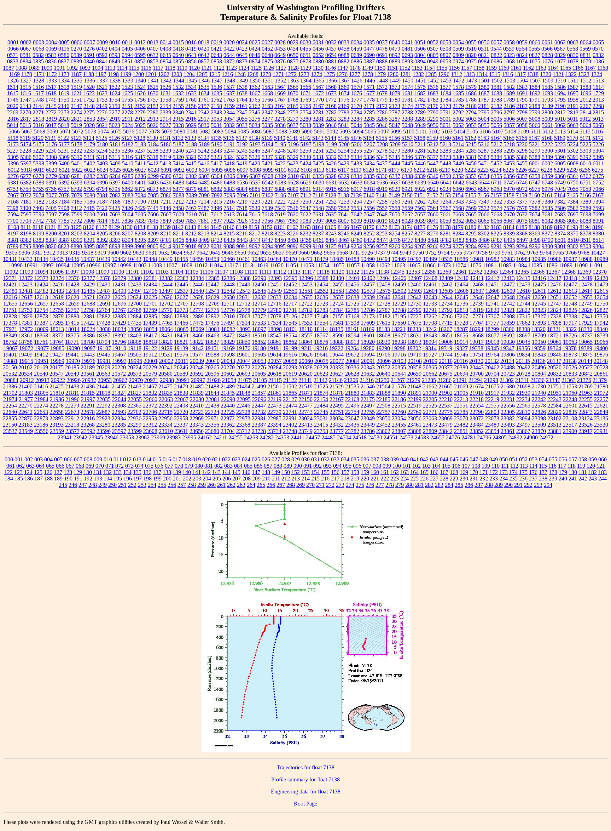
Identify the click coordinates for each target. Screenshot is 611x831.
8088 (585, 221)
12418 (570, 278)
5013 (598, 119)
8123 (63, 227)
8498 (535, 240)
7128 (330, 195)
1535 (203, 87)
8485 (471, 240)
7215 (216, 202)
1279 (380, 74)
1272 (291, 74)
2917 (203, 119)
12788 (399, 310)
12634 (290, 297)
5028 (178, 125)
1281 (405, 74)
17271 (477, 316)
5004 (483, 119)
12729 (399, 304)
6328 (331, 176)
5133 (190, 138)
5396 (13, 163)
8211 (178, 233)
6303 (204, 176)
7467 (191, 208)
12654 (601, 297)
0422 (229, 49)
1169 (14, 74)
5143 (318, 138)
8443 (242, 240)
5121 (50, 138)
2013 (598, 100)
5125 (101, 138)
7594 (13, 214)
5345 (394, 157)
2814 (585, 112)
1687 (483, 93)
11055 (337, 265)
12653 (585, 297)
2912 (140, 119)
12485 (88, 291)
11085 (535, 265)
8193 (572, 227)
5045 (369, 125)
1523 (127, 87)
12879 (57, 316)
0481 (407, 49)
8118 (38, 227)
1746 (12, 100)
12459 (399, 284)
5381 (471, 157)
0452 (267, 49)
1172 (51, 74)
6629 (306, 183)
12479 (601, 284)
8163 (305, 227)
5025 (140, 125)
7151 (419, 195)
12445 (181, 284)
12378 (104, 278)
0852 (140, 61)
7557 (382, 208)
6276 (13, 176)
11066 (429, 265)
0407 (152, 49)
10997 (109, 265)
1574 (407, 87)
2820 (64, 119)
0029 (292, 42)
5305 (13, 157)
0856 (191, 61)
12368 (568, 272)
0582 (38, 55)
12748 (570, 304)
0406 (140, 49)
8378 (585, 233)
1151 (392, 68)
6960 (458, 189)
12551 (306, 291)
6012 (13, 170)
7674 (534, 214)
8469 (356, 240)
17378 (10, 323)
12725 (352, 304)
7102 (267, 195)
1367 (344, 81)
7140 (368, 195)
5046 (382, 125)
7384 (572, 202)
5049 (420, 125)
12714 (259, 304)
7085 (153, 195)
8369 (534, 233)
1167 (590, 68)
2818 (38, 119)
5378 (445, 157)
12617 (25, 297)
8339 (509, 233)
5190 (216, 144)
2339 (165, 112)
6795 (114, 189)
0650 (292, 55)
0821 (483, 55)
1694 (560, 93)
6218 (432, 170)
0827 (534, 55)
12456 (352, 284)
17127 (305, 316)
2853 (89, 119)
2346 (254, 112)
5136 (228, 138)
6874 (165, 189)
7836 (127, 221)
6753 (12, 189)
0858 (216, 61)
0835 (38, 61)
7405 (51, 208)
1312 (456, 74)
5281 (420, 151)
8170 (368, 227)
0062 (560, 42)
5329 (292, 157)
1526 (165, 87)
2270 (25, 112)
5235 (114, 151)
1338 (115, 81)
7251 (318, 202)
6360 (560, 176)
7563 (420, 208)
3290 (432, 119)
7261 (407, 202)
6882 (216, 189)
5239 (165, 151)
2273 (63, 112)
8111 (26, 227)
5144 (330, 138)
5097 (383, 132)
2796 (496, 112)
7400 (25, 208)
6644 (484, 183)
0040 (394, 42)
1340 (140, 81)
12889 (197, 316)
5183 (140, 144)
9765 (558, 253)
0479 (394, 49)
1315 (494, 74)
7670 (509, 214)
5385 (509, 157)
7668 (496, 214)
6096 (229, 170)
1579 (471, 87)
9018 (191, 246)
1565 (292, 87)
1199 (125, 74)
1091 (59, 68)
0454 (292, 49)
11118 (323, 272)
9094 (267, 246)
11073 (444, 265)
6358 (534, 176)
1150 (379, 68)
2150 (114, 106)
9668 (342, 253)
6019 (39, 170)
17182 (383, 316)
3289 (420, 119)
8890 (76, 246)
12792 (445, 310)
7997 (318, 221)
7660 (432, 214)
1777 (356, 100)
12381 (150, 278)
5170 (572, 138)
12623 (119, 297)
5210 (407, 144)
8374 (560, 233)
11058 (368, 265)
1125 (256, 68)
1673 (331, 93)
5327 (267, 157)
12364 (506, 272)
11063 (398, 265)
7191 (153, 202)
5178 (76, 144)
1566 (305, 87)
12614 (585, 291)
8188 (534, 227)
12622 (103, 297)
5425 (318, 163)
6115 (331, 170)
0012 (140, 42)
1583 (522, 87)
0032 (331, 42)
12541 (212, 291)
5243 (216, 151)
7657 (420, 214)
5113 (560, 132)
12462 (445, 284)
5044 (356, 125)
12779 (259, 310)
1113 (110, 68)
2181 (483, 106)
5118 (12, 138)
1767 (280, 100)
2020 (12, 106)
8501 (560, 240)
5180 (102, 144)
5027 (165, 125)
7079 (76, 195)
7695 (572, 214)
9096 (292, 246)
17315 (523, 316)
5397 (25, 163)
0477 (369, 49)
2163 (267, 106)
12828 (10, 316)
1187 (76, 74)
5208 (382, 144)
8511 (585, 240)
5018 (63, 125)
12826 (585, 310)
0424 (254, 49)
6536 (242, 183)
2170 (356, 106)
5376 (420, 157)
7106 (280, 195)
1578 (458, 87)
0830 (572, 55)
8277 (420, 233)
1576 (432, 87)
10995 (78, 265)
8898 (114, 246)
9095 (280, 246)
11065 (413, 265)
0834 (25, 61)
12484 (72, 291)
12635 (305, 297)
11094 (41, 272)
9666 (329, 253)
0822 (496, 55)
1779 (382, 100)
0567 (559, 49)
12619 (57, 297)
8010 (369, 221)
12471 (492, 284)
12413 (508, 278)
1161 (516, 68)
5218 (509, 144)
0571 (12, 55)
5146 (356, 138)
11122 (352, 272)
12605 (446, 291)
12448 (228, 284)
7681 (547, 214)
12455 (337, 284)
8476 (395, 240)
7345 (471, 202)
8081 (534, 221)
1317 (520, 74)
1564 (280, 87)
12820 (492, 310)
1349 (242, 81)
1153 (417, 68)
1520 (89, 87)
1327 (25, 81)
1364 (306, 81)
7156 (483, 195)
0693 (407, 55)
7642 (356, 214)
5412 (152, 163)
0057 (496, 42)
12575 (384, 291)
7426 (127, 208)
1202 (163, 74)
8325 (496, 233)
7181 (25, 202)
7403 (38, 208)
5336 (369, 157)
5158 (419, 138)
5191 (229, 144)
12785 (352, 310)
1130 (318, 68)
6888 (280, 189)
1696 (585, 93)
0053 (445, 42)
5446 (420, 163)
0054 (458, 42)
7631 (318, 214)
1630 (152, 93)
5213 (445, 144)
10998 (124, 265)
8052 (458, 221)
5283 (445, 151)
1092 (72, 68)
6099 (268, 170)
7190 (140, 202)
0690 (369, 55)
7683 (560, 214)
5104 (459, 132)
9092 (254, 246)
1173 (63, 74)
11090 (581, 265)
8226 (292, 233)
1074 (522, 61)
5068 (39, 132)
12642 (414, 297)
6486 (216, 183)
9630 (138, 253)
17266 (445, 316)
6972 (522, 189)
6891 (305, 189)
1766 (267, 100)
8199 (38, 233)
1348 (229, 81)
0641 (191, 55)
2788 (407, 112)
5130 (152, 138)
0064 (585, 42)
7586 (560, 208)
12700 (135, 304)
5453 (509, 163)
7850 (178, 221)
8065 (483, 221)
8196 (598, 227)
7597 (51, 214)
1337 (102, 81)
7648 (382, 214)
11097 (72, 272)
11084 (520, 265)
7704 (25, 221)
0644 (229, 55)
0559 (508, 49)
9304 (598, 246)
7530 (254, 208)
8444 (255, 240)
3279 (292, 119)
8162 (292, 227)
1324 (596, 74)
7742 (38, 221)
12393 (275, 278)
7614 (242, 214)
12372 (26, 278)
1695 (572, 93)
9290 (483, 246)
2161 (242, 106)
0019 (216, 42)
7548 (318, 208)
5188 (191, 144)
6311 (305, 176)
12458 (383, 284)
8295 (471, 233)
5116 (597, 132)
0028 (280, 42)
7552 (343, 208)
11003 (155, 265)
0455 (305, 49)
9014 (165, 246)
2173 (394, 106)
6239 (572, 170)
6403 (153, 183)
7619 (280, 214)
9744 (392, 253)
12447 (212, 284)
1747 (25, 100)
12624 (134, 297)
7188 (115, 202)
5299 (534, 151)
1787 (483, 100)
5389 (547, 157)
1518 (63, 87)
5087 (268, 132)
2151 (127, 106)
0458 (343, 49)
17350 (601, 316)
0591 (89, 55)
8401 (165, 240)
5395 (598, 157)
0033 (343, 42)
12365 (522, 272)
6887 (267, 189)
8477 (407, 240)
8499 (547, 240)
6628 (293, 183)
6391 (51, 183)
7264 (445, 202)
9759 (494, 253)
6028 (153, 170)
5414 (178, 163)
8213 (203, 233)
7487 (203, 208)
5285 (471, 151)
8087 (572, 221)
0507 (432, 49)
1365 (318, 81)
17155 (337, 316)
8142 (178, 227)
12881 (88, 316)
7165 (572, 195)
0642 (203, 55)
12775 (212, 310)
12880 (72, 316)
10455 (181, 259)
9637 (189, 253)
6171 (381, 170)
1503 (509, 81)
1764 (242, 100)
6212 (419, 170)
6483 (178, 183)
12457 (368, 284)
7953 (254, 221)
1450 (407, 81)
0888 (382, 61)
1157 (466, 68)
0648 (267, 55)
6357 (522, 176)
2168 (331, 106)
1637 (229, 93)
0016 (191, 42)
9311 (36, 253)
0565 (534, 49)
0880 (318, 61)
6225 (508, 170)
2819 (51, 119)
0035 (369, 42)
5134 (203, 138)
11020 (277, 265)
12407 (415, 278)
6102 (293, 170)
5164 (496, 138)
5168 (547, 138)
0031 (318, 42)
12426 (57, 284)
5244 (229, 151)
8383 (38, 240)
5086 (256, 132)
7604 (127, 214)
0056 (483, 42)
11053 (307, 265)
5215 (471, 144)
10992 (47, 265)
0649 (280, 55)
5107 (498, 132)
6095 (217, 170)
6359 (547, 176)
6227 (534, 170)
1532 (178, 87)
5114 (572, 132)
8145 (216, 227)
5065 (598, 125)
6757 (63, 189)
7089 (191, 195)
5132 (178, 138)
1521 (101, 87)
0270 (76, 49)
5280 (407, 151)
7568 (458, 208)
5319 (165, 157)
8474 (382, 240)
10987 (570, 259)
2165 (292, 106)
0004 (51, 42)
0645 (242, 55)
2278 (127, 112)
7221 (267, 202)
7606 (153, 214)
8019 (382, 221)
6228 (546, 170)
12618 (41, 297)
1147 (342, 68)
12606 (461, 291)
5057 (509, 125)
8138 (152, 227)
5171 (585, 138)
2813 (572, 112)
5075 (116, 132)
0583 (51, 55)
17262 (430, 316)
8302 (483, 233)
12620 (72, 297)
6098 (255, 170)
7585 (547, 208)
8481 (433, 240)
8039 (420, 221)
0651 (305, 55)
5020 (89, 125)
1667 (254, 93)
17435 (134, 323)
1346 (204, 81)
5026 (152, 125)
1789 (509, 100)
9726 (367, 253)
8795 (25, 246)
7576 (509, 208)
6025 (115, 170)
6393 (76, 183)
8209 (153, 233)
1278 (367, 74)
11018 (246, 265)
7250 (305, 202)
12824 (554, 310)
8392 (102, 240)
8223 (280, 233)
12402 (368, 278)
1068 (509, 61)
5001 (445, 119)
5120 (37, 138)
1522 (114, 87)
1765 (254, 100)
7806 (89, 221)
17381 (25, 323)
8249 (356, 233)
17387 (41, 323)
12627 (181, 297)
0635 (165, 55)
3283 (343, 119)
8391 (89, 240)
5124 (88, 138)
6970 (509, 189)
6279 (51, 176)
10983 (508, 259)
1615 (12, 93)
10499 (430, 259)
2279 (140, 112)
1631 (165, 93)
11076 (474, 265)
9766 (571, 253)
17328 (554, 316)
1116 (146, 68)
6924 (445, 189)
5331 (318, 157)
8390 (76, 240)
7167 (598, 195)
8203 (76, 233)
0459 (356, 49)
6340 (432, 176)
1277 (354, 74)
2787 (394, 112)
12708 (197, 304)
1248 (240, 74)
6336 (382, 176)
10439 (103, 259)
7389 (585, 202)
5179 (89, 144)
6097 (242, 170)
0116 (63, 49)
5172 (598, 138)
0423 (242, 49)
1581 (496, 87)
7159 (521, 195)
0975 (471, 61)
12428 (72, 284)
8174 (407, 227)
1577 (445, 87)
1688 (496, 93)
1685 (458, 93)
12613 (570, 291)
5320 (178, 157)
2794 (471, 112)
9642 (202, 253)
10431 (10, 259)
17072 (259, 316)
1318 (533, 74)
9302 (572, 246)
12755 (57, 310)
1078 (572, 61)
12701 (150, 304)
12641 (399, 297)
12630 (228, 297)
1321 (558, 74)
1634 (203, 93)
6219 (444, 170)
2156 (191, 106)
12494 (135, 291)
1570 (356, 87)
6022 (77, 170)
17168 (352, 316)
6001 (534, 163)
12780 (274, 310)
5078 (154, 132)
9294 (522, 246)
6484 (191, 183)
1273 (303, 74)
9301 (560, 246)
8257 (407, 233)
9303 (585, 246)
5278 (382, 151)
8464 (331, 240)
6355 (496, 176)
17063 (243, 316)
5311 (89, 157)
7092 (216, 195)
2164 (280, 106)
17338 (570, 316)
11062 (383, 265)
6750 (572, 183)
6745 (509, 183)
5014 (12, 125)
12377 (88, 278)
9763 (533, 253)
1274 (316, 74)
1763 (229, 100)
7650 (394, 214)
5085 (243, 132)
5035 (267, 125)
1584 (534, 87)
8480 (420, 240)
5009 (547, 119)
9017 (178, 246)
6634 (369, 183)
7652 (407, 214)
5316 (127, 157)
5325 (242, 157)
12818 (461, 310)
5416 (203, 163)
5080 (179, 132)
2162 (254, 106)
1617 (38, 93)
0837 (63, 61)
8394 (127, 240)
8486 (484, 240)
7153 (445, 195)
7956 (267, 221)
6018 (26, 170)
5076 (128, 132)
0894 (420, 61)
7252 (331, 202)
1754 (114, 100)
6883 (229, 189)
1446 (369, 81)
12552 (321, 291)
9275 (458, 246)
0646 (254, 55)
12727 (368, 304)
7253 (343, 202)
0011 (127, 42)
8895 (89, 246)
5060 (534, 125)
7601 (102, 214)
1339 (127, 81)
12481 (26, 291)
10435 (57, 259)
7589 (585, 208)
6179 (406, 170)
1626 (140, 93)
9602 (126, 253)
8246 (343, 233)
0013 (152, 42)
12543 (244, 291)
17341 (585, 316)
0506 (420, 49)
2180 (471, 106)
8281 (445, 233)
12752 (25, 310)
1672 (318, 93)
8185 (521, 227)
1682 (420, 93)
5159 (432, 138)
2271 (38, 112)
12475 (539, 284)
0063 (572, 42)
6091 (166, 170)
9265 (420, 246)
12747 (554, 304)
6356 (509, 176)
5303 (585, 151)
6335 (369, 176)
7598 (64, 214)
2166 (305, 106)
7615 (254, 214)
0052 (432, 42)
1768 (292, 100)
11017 (231, 265)
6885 (254, 189)
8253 (382, 233)
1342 (165, 81)
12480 (10, 291)
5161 (458, 138)
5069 (52, 132)
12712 (243, 304)
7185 (76, 202)
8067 (509, 221)
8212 (191, 233)
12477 (570, 284)
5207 (369, 144)
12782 (305, 310)
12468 (477, 284)
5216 (483, 144)
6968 (496, 189)
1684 (445, 93)
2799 (534, 112)
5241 (191, 151)
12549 (275, 291)
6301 (178, 176)
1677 (369, 93)
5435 (382, 163)
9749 (405, 253)
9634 (176, 253)
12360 (444, 272)
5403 (102, 163)
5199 (331, 144)
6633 (356, 183)
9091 (242, 246)
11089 (565, 265)
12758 (88, 310)
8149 (241, 227)
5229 (38, 151)
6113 (318, 170)
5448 (445, 163)
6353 (471, 176)
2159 (229, 106)
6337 (394, 176)
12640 (383, 297)
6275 (597, 170)
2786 (382, 112)
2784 (356, 112)
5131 (165, 138)
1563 (267, 87)
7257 (369, 202)
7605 (140, 214)
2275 (89, 112)
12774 (197, 310)
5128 (139, 138)
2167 (318, 106)
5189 (204, 144)
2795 (483, 112)
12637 (337, 297)
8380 (598, 233)
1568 (331, 87)
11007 (170, 265)
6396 (102, 183)
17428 (103, 323)
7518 (242, 208)
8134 (139, 227)
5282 (432, 151)
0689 (356, 55)
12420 (601, 278)
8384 (51, 240)
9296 (534, 246)
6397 (115, 183)
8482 (446, 240)
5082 (205, 132)
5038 (305, 125)
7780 (51, 221)
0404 (114, 49)
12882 (103, 316)
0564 (521, 49)
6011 (598, 163)
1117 (158, 68)
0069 (51, 49)
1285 (431, 74)
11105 (191, 272)
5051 (445, 125)
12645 (461, 297)
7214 (203, 202)
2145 (51, 106)
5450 (471, 163)
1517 (51, 87)
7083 (127, 195)
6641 (446, 183)
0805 (432, 55)
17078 (274, 316)
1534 (191, 87)
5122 (63, 138)
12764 (103, 310)
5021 (101, 125)
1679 (394, 93)
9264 (407, 246)
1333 (51, 81)
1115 (134, 68)
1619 (63, 93)
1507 (535, 81)
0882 (343, 61)
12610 (524, 291)
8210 (165, 233)
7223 (292, 202)
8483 (458, 240)
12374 (57, 278)
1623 (101, 93)
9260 (394, 246)
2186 (509, 106)
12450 (259, 284)
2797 (509, 112)
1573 (394, 87)
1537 (229, 87)
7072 (25, 195)
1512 (585, 81)
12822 (523, 310)
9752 (431, 253)
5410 (127, 163)
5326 (254, 157)
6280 (64, 176)
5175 (38, 144)
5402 (89, 163)
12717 (290, 304)
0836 (51, 61)
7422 (101, 208)
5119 (25, 138)
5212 (432, 144)
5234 (101, 151)
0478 (382, 49)
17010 (228, 316)
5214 (458, 144)
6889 (292, 189)
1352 (280, 81)
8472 (369, 240)
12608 (492, 291)
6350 (445, 176)
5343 (382, 157)
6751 (585, 183)
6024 (102, 170)
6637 (395, 183)
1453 (446, 81)
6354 (483, 176)
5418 (229, 163)
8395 (140, 240)
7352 (496, 202)
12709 (212, 304)
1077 (560, 61)
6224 (495, 170)
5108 (510, 132)
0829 (560, 55)
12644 (445, 297)
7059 (585, 189)
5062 (560, 125)
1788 (496, 100)
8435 (229, 240)
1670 (292, 93)
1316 (507, 74)
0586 (63, 55)
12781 (290, 310)
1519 (76, 87)
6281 (76, 176)
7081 (102, 195)
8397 (153, 240)
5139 (267, 138)
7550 (331, 208)
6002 (547, 163)
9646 (227, 253)
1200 (138, 74)
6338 (407, 176)
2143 (25, 106)
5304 (598, 151)
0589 (76, 55)
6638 (407, 183)
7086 (165, 195)
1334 (64, 81)
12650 (539, 297)
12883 (119, 316)
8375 (572, 233)
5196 (293, 144)
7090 (204, 195)
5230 (51, 151)
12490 (119, 291)
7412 (76, 208)
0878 (305, 61)
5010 (560, 119)
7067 (13, 195)
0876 (280, 61)
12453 (305, 284)
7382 (560, 202)
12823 (539, 310)
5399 (51, 163)
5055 (483, 125)
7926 (242, 221)
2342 (203, 112)
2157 (203, 106)
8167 (356, 227)
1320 (545, 74)
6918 (369, 189)
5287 (483, 151)
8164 (318, 227)
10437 (88, 259)
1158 (478, 68)
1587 (572, 87)
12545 (259, 291)
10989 (601, 259)
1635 (216, 93)
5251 (318, 151)
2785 (369, 112)
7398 (12, 208)
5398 (38, 163)
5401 (76, 163)
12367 (553, 272)
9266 (432, 246)
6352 (458, 176)
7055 (572, 189)
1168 (602, 68)
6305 (229, 176)
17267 (461, 316)
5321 (191, 157)
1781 (407, 100)
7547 (305, 208)
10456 (197, 259)
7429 (140, 208)
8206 (115, 233)
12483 (57, 291)
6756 (51, 189)
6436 (165, 183)
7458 (178, 208)
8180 (470, 227)
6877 (178, 189)
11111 (265, 272)
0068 (38, 49)
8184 (508, 227)
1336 (89, 81)
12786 (368, 310)
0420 (203, 49)
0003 (38, 42)
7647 (369, 214)
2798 (522, 112)
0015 (178, 42)
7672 (522, 214)
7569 (471, 208)
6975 (534, 189)
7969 (292, 221)
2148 (89, 106)
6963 (471, 189)
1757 (152, 100)
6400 (127, 183)
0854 (165, 61)
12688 (88, 304)
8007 (343, 221)
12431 (119, 284)
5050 (432, 125)
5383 (483, 157)
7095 (229, 195)
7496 (216, 208)
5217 (496, 144)
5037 (292, 125)
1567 (318, 87)
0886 (356, 61)
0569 (585, 49)
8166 (343, 227)
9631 (151, 253)
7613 (229, 214)
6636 (382, 183)
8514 (598, 240)
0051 (420, 42)
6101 (280, 170)
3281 (318, 119)
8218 (267, 233)
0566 (547, 49)
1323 (583, 74)
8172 (381, 227)
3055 (242, 119)
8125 (76, 227)
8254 (394, 233)
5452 (496, 163)
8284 (458, 233)
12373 (41, 278)
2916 (191, 119)
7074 (38, 195)
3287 (394, 119)
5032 (229, 125)
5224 (572, 144)
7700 (12, 221)
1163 (540, 68)
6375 (598, 176)
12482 (41, 291)
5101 (421, 132)
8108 (13, 227)
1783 (432, 100)
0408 (165, 49)
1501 (484, 81)
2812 (560, 112)
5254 (343, 151)
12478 (585, 284)
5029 (191, 125)
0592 (101, 55)
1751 (76, 100)
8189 (547, 227)
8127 (101, 227)
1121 (206, 68)
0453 (280, 49)
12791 (430, 310)
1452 (433, 81)
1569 (343, 87)
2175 (420, 106)
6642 (458, 183)
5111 (535, 132)
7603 (115, 214)
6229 (559, 170)
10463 (259, 259)
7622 (305, 214)
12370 (600, 272)
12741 (492, 304)
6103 (306, 170)
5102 (434, 132)
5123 (76, 138)
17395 (57, 323)
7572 (483, 208)
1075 (534, 61)
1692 (534, 93)
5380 (458, 157)
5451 (483, 163)
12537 (181, 291)
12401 (352, 278)
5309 (64, 157)
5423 (292, 163)
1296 (443, 74)
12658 (57, 304)
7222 (280, 202)
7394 (598, 202)
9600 (113, 253)
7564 (432, 208)
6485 (204, 183)
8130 (127, 227)
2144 (38, 106)
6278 (38, 176)
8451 (293, 240)
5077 (141, 132)
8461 (318, 240)
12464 (461, 284)
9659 (291, 253)
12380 (135, 278)
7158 (508, 195)
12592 (399, 291)
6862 (127, 189)
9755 (456, 253)
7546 (292, 208)
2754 (305, 112)
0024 (242, 42)
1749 (51, 100)
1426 (356, 81)
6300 (165, 176)
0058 (509, 42)
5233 (89, 151)
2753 (292, 112)
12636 (321, 297)
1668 (267, 93)
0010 (115, 42)
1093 (85, 68)
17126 (290, 316)
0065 (598, 42)
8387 (64, 240)
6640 (433, 183)
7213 (191, 202)
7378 (534, 202)
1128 (293, 68)
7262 (420, 202)
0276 (89, 49)
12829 (25, 316)
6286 (140, 176)
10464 (274, 259)
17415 (72, 323)
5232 (76, 151)
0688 (343, 55)
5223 (560, 144)
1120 (194, 68)
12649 (523, 297)
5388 (534, 157)
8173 (394, 227)
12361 (460, 272)
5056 (496, 125)
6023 (89, 170)
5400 (64, 163)
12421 (10, 284)
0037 (382, 42)
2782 (331, 112)
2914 (165, 119)
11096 (57, 272)
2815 (598, 112)
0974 (458, 61)
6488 (229, 183)
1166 (577, 68)
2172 (382, 106)
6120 (368, 170)
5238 (152, 151)
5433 (356, 163)
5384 (496, 157)
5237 (140, 151)
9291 (496, 246)
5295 (509, 151)
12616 (10, 297)
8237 (318, 233)
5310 (76, 157)
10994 (62, 265)
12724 (337, 304)
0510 (471, 49)
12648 (508, 297)
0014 (165, 42)
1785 (458, 100)
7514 (229, 208)
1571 (369, 87)
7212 (178, 202)
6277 (25, 176)
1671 (305, 93)
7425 (114, 208)
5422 (280, 163)
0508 (445, 49)
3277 (267, 119)
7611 (203, 214)
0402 (101, 49)
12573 (368, 291)
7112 (305, 195)
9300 (547, 246)
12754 (41, 310)
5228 (25, 151)
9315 (75, 253)
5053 (471, 125)
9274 (445, 246)
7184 (64, 202)
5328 (280, 157)
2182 (496, 106)
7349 (483, 202)
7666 (483, 214)
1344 (178, 81)
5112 (547, 132)
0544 (496, 49)
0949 (432, 61)
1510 (560, 81)
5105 (472, 132)
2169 (343, 106)
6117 (343, 170)
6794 (101, 189)
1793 (547, 100)
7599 (76, 214)
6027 (140, 170)
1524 (140, 87)
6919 (382, 189)
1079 (585, 61)
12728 (383, 304)
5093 (345, 132)
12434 (150, 284)
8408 (191, 240)
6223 (483, 170)
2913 (152, 119)
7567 (445, 208)
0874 (254, 61)
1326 (13, 81)
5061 (547, 125)
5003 (471, 119)
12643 (430, 297)
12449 (243, 284)
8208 (140, 233)
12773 (181, 310)
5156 (394, 138)
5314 (101, 157)
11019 (261, 265)
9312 (49, 253)
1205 (202, 74)
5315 (114, 157)
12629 (212, 297)
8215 (229, 233)
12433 (134, 284)
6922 (420, 189)
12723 (321, 304)
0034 (356, 42)
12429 (88, 284)
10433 (25, 259)
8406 (178, 240)
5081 (192, 132)
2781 (318, 112)
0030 (305, 42)
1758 (165, 100)
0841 (101, 61)
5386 (522, 157)
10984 (523, 259)
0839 (76, 61)
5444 (394, 163)
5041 (343, 125)
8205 (102, 233)
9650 (240, 253)
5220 (522, 144)
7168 (13, 202)
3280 (305, 119)
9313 (62, 253)
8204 (89, 233)
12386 (228, 278)
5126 (114, 138)
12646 (477, 297)
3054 (229, 119)
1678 (382, 93)
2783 (343, 112)
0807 (445, 55)
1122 (219, 68)
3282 (331, 119)
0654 (331, 55)
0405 (127, 49)
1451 (420, 81)
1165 (565, 68)
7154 (458, 195)
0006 (76, 42)
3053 (216, 119)
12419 (585, 278)
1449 (395, 81)
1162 (528, 68)
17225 (414, 316)
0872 (229, 61)
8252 (369, 233)
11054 (322, 265)
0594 (127, 55)
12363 (491, 272)
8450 (280, 240)
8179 (458, 227)
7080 (89, 195)
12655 (10, 304)
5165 (508, 138)
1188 (88, 74)
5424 (305, 163)
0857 (203, 61)
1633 (191, 93)
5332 (331, 157)
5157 (407, 138)
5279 (394, 151)
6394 (89, 183)
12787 (383, 310)
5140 (279, 138)
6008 (572, 163)
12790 (414, 310)
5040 (331, 125)
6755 (38, 189)
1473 (471, 81)
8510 (573, 240)
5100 (408, 132)
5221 (534, 144)
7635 (331, 214)
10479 (321, 259)
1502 (496, 81)
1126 (268, 68)
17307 (492, 316)
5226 (598, 144)
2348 (280, 112)
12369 (584, 272)
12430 (103, 284)
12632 (259, 297)
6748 (547, 183)
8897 (101, 246)
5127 (127, 138)
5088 (281, 132)
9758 (482, 253)
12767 (119, 310)
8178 (445, 227)
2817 (25, 119)
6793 (89, 189)
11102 (147, 272)
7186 (89, 202)
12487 (104, 291)
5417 (216, 163)
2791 (445, 112)
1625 (127, 93)
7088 (178, 195)
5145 (343, 138)
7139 (356, 195)
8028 (407, 221)
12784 (337, 310)
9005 (152, 246)
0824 (522, 55)
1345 (191, 81)
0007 (89, 42)
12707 (181, 304)
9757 (469, 253)
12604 (430, 291)
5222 (547, 144)
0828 (547, 55)
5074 (103, 132)
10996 (93, 265)
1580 (483, 87)
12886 (165, 316)
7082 (115, 195)
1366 (331, 81)
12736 (461, 304)
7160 (534, 195)
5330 (305, 157)
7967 (280, 221)
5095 (370, 132)
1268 (252, 74)
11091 (596, 265)
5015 (25, 125)
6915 (331, 189)
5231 (63, 151)
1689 (509, 93)
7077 (51, 195)
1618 (51, 93)
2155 (178, 106)
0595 (140, 55)
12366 (537, 272)
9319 (100, 253)
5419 (242, 163)
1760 (191, 100)
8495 (509, 240)
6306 (242, 176)
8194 (585, 227)
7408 (63, 208)
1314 (482, 74)
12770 (165, 310)
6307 (255, 176)
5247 (267, 151)
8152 (267, 227)
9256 (369, 246)
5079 (167, 132)
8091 (598, 221)
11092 (11, 272)
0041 (407, 42)
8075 (522, 221)
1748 (38, 100)
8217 (254, 233)
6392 (64, 183)
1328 (38, 81)
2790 (432, 112)
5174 (25, 144)
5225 (585, 144)
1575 (420, 87)
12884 (134, 316)
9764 (545, 253)
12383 (181, 278)
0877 (292, 61)
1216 (227, 74)
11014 (216, 265)
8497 (522, 240)
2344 (229, 112)
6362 (585, 176)
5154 (368, 138)
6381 (13, 183)
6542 (267, 183)
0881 (331, 61)
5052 (458, 125)
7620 (292, 214)
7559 (407, 208)
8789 (12, 246)
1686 (471, 93)
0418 (178, 49)
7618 (267, 214)
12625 (150, 297)
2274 (76, 112)
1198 (113, 74)
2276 (101, 112)
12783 (321, 310)
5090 (307, 132)
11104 (177, 272)
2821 (76, 119)
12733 (430, 304)
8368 (522, 233)
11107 (221, 272)
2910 (115, 119)
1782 (420, 100)
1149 (367, 68)
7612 (216, 214)
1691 (522, 93)
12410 (461, 278)
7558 (394, 208)
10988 (585, 259)
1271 (278, 74)
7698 (585, 214)
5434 (369, 163)
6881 (203, 189)
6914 (318, 189)
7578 (522, 208)
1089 (34, 68)
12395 (290, 278)
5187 (178, 144)
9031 (216, 246)
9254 (356, 246)
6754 (25, 189)
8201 (64, 233)
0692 (394, 55)
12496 (150, 291)
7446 (165, 208)
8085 (560, 221)
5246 (254, 151)
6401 (140, 183)
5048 (407, 125)
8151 (254, 227)
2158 (216, 106)
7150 (407, 195)
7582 (534, 208)
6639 (420, 183)
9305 (11, 253)
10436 (72, 259)
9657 (278, 253)
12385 (212, 278)
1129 (305, 68)
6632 (344, 183)
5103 (447, 132)
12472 (508, 284)
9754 (443, 253)
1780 (394, 100)
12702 (166, 304)
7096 (242, 195)
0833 (12, 61)
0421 (216, 49)
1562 (254, 87)
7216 (229, 202)
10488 (352, 259)
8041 (432, 221)
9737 (380, 253)
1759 (178, 100)
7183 (51, 202)
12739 (477, 304)
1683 (432, 93)
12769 (150, 310)
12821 (508, 310)
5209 (395, 144)
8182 (483, 227)
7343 (458, 202)
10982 (492, 259)
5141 (292, 138)
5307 (38, 157)
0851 (127, 61)
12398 (321, 278)
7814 (101, 221)
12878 (41, 316)
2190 (560, 106)
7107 (293, 195)
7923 (229, 221)
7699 (598, 214)
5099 (396, 132)
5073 (90, 132)
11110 (250, 272)
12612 (554, 291)
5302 (572, 151)
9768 (583, 253)
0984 (483, 61)
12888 (181, 316)
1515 (25, 87)
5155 (381, 138)
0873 (242, 61)
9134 (343, 246)
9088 (229, 246)
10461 (243, 259)
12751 (10, 310)
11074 (459, 265)
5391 (572, 157)
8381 (13, 240)
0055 (471, 42)
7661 (445, 214)
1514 (12, 87)
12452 (290, 284)
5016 (38, 125)
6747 (534, 183)
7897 (216, 221)
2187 (522, 106)
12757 (72, 310)
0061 (547, 42)
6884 (242, 189)
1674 (343, 93)
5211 (420, 144)
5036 (280, 125)
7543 (280, 208)
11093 (26, 272)
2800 (547, 112)
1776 (343, 100)
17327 (539, 316)
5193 (255, 144)
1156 (454, 68)
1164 (553, 68)
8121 (50, 227)
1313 (469, 74)
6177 (394, 170)
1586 (560, 87)
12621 (88, 297)
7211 (165, 202)
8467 (344, 240)
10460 (228, 259)
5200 (344, 144)
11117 (308, 272)
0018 (203, 42)
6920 (394, 189)
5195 (280, 144)
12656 (26, 304)
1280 (392, 74)
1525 (152, 87)
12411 (477, 278)
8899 (127, 246)
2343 (216, 112)
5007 (522, 119)
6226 (521, 170)
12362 (475, 272)
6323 (318, 176)
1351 (267, 81)
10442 (119, 259)
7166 (585, 195)
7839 (140, 221)
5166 (521, 138)
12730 (414, 304)
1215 (214, 74)
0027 (267, 42)
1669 (280, 93)
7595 (25, 214)
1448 (382, 81)
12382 (166, 278)
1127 (280, 68)
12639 (368, 297)
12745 (539, 304)
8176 (432, 227)
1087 (8, 68)
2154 (165, 106)
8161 (279, 227)
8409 (204, 240)
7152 (432, 195)
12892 (212, 316)
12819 (477, 310)
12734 (445, 304)
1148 (355, 68)
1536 (216, 87)
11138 (382, 272)
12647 (492, 297)
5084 (230, 132)
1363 (293, 81)
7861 (203, 221)
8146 (228, 227)
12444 (165, 284)
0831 (585, 55)
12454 (321, 284)
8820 (51, 246)
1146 (330, 68)
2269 (12, 112)
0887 (369, 61)
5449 (458, 163)
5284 (458, 151)
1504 (522, 81)
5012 (585, 119)
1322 (571, 74)
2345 (242, 112)
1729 (598, 93)
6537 (255, 183)
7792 (76, 221)
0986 (496, 61)
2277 (114, 112)
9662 (316, 253)
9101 (318, 246)
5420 (254, 163)
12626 (165, 297)
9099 (305, 246)
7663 (458, 214)
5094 (357, 132)
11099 (102, 272)
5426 (331, 163)
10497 (414, 259)
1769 (305, 100)
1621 (76, 93)
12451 (274, 284)
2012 (585, 100)
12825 (570, 310)
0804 (420, 55)
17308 (508, 316)
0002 (25, 42)
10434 (41, 259)
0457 (331, 49)
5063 (572, 125)
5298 (522, 151)
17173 (368, 316)
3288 (407, 119)
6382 (25, 183)
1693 (547, 93)
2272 (51, 112)
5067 (27, 132)
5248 (280, 151)
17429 (119, 323)
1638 (242, 93)
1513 (598, 81)
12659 (72, 304)
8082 (547, 221)
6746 (522, 183)
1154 (429, 68)
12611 (539, 291)
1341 (153, 81)
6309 (280, 176)
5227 (12, 151)
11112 (279, 272)
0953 (445, 61)
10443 (134, 259)
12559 (352, 291)
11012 (201, 265)
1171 (39, 74)
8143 (190, 227)
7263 (432, 202)
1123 (231, 68)
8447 (267, 240)
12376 (72, 278)
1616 (25, 93)
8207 (127, 233)
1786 (471, 100)
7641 (343, 214)
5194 (267, 144)
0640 (178, 55)
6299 (153, 176)
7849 (165, 221)
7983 (305, 221)
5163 (483, 138)
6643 (471, 183)
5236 (127, 151)
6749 (560, 183)
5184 (153, 144)
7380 (547, 202)
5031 (216, 125)
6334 (356, 176)
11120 (337, 272)
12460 (414, 284)
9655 (266, 253)
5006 (509, 119)
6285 (127, 176)
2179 (458, 106)
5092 (332, 132)
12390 (259, 278)
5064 (585, 125)
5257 (369, 151)
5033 (242, 125)
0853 (152, 61)
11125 (367, 272)
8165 (330, 227)
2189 (547, 106)
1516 (38, 87)
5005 (496, 119)
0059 (522, 42)
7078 (64, 195)
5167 (534, 138)
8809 (38, 246)
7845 (152, 221)
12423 (25, 284)
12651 (554, 297)
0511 (483, 49)
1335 (76, 81)
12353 (413, 272)
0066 (13, 49)
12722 (305, 304)
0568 (572, 49)
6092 (179, 170)
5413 (165, 163)
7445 (152, 208)
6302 (191, 176)
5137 (241, 138)
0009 (102, 42)
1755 (127, 100)
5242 (203, 151)
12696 (119, 304)
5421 (267, 163)
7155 (470, 195)
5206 (356, 144)
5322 (203, 157)
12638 (352, 297)
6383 (38, 183)
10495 (399, 259)
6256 (584, 170)
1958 (572, 100)
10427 (598, 253)
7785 (63, 221)
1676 (356, 93)
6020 (51, 170)
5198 (318, 144)
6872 (140, 189)
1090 (46, 68)
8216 (242, 233)
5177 (64, 144)
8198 (25, 233)
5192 (242, 144)
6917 (356, 189)
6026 (128, 170)
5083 (217, 132)
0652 (318, 55)
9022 (203, 246)
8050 (445, 221)
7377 (522, 202)
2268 (598, 106)
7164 (559, 195)
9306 (24, 253)
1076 (547, 61)
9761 (507, 253)
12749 (585, 304)
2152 (140, 106)
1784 (445, 100)
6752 (598, 183)
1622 (89, 93)
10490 (368, 259)
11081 (489, 265)
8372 (547, 233)
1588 (585, 87)
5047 (394, 125)
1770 (318, 100)
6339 (420, 176)
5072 (77, 132)
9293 (509, 246)
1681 (407, 93)
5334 (356, 157)
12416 (539, 278)
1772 (331, 100)
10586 (461, 259)
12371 (10, 278)
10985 (539, 259)
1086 (598, 61)
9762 (520, 253)
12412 (492, 278)
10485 (337, 259)
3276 (254, 119)
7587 (572, 208)
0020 (229, 42)
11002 (140, 265)
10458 (212, 259)
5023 (114, 125)
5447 (432, 163)
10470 (290, 259)
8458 (306, 240)
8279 (432, 233)
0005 (64, 42)
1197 (100, 74)
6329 (343, 176)
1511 (573, 81)
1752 (89, 100)
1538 (242, 87)
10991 (31, 265)
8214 (216, 233)
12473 (523, 284)
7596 (38, 214)
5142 (305, 138)
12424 (41, 284)
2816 (13, 119)
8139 (165, 227)
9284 (471, 246)
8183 (496, 227)
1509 (547, 81)
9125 (331, 246)
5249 (292, 151)
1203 (176, 74)
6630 (318, 183)
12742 (508, 304)
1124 (243, 68)
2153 (152, 106)
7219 (242, 202)
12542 (228, 291)
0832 (598, 55)
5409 (115, 163)
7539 (267, 208)
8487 (496, 240)
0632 (152, 55)
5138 (254, 138)
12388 (244, 278)
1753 (101, 100)
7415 (89, 208)
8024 (394, 221)
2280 (152, 112)
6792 (76, 189)
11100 (117, 272)
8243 (331, 233)
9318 (87, 253)
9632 (164, 253)
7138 (343, 195)
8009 (356, 221)
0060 (534, 42)
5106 (485, 132)
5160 (445, 138)
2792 (458, 112)
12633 (274, 297)
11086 (550, 265)
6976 (547, 189)
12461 (430, 284)
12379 (119, 278)
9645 (215, 253)
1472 (458, 81)
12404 (384, 278)
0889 (394, 61)
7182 (38, 202)
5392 (585, 157)
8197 (13, 233)
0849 (114, 61)
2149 (101, 106)
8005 (331, 221)
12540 (197, 291)
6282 (89, 176)
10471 (305, 259)
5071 (65, 132)
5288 (496, 151)
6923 (432, 189)
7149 (394, 195)
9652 (253, 253)
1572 (382, 87)
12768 (134, 310)
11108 (236, 272)
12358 (428, 272)
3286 (382, 119)
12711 (228, 304)
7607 (165, 214)
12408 (430, 278)
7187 (102, 202)
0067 (25, 49)
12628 (197, 297)
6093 (191, 170)
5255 (356, 151)
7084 (140, 195)
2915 (178, 119)
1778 (369, 100)
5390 (560, 157)
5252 (331, 151)
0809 (458, 55)
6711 (496, 183)
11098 (87, 272)
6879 (191, 189)
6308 (267, 176)
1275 (329, 74)
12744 (523, 304)
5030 (203, 125)
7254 (356, 202)
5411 (140, 163)
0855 (178, 61)
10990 (15, 265)
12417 (554, 278)
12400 (337, 278)
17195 (399, 316)
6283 (102, 176)
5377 (432, 157)
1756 (140, 100)
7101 (255, 195)
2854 (102, 119)
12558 (337, 291)
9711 (354, 253)
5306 (25, 157)
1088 (21, 68)
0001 (13, 42)
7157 (496, 195)
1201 (151, 74)
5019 (76, 125)
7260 (394, 202)
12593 (415, 291)
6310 (293, 176)
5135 (216, 138)
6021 (64, 170)
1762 (216, 100)
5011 (572, 119)
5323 (216, 157)
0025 (254, 42)
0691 (382, 55)
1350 (255, 81)
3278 (280, 119)
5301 (560, 151)
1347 (216, 81)
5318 (152, 157)
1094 (97, 68)
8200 (51, 233)
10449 (165, 259)
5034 (254, 125)
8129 (114, 227)
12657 (41, 304)
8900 (140, 246)
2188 (534, 106)
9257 (382, 246)
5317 (140, 157)
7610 (191, 214)
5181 (115, 144)
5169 (559, 138)
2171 (369, 106)
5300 (547, 151)
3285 (369, 119)
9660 (304, 253)
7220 (254, 202)
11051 (292, 265)
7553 (356, 208)
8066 (496, 221)
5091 (319, 132)
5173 (13, 144)
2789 (420, 112)
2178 (445, 106)
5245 (242, 151)
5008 (534, 119)
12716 (274, 304)
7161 (547, 195)
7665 (471, 214)
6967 (483, 189)
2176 (432, 106)
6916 (343, 189)
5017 (51, 125)
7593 (598, 208)
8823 (63, 246)
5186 (165, 144)
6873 (152, 189)
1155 (441, 68)
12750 (601, 304)
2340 (178, 112)
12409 (446, 278)
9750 (418, 253)
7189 (127, 202)
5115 (585, 132)
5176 (51, 144)
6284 (115, 176)
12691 (104, 304)
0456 (318, 49)
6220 (457, 170)
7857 (191, 221)
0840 (89, 61)
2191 (572, 106)
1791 (534, 100)
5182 (127, 144)
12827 (601, 310)
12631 (243, 297)
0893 (407, 61)
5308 (51, 157)
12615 (601, 291)
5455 (522, 163)
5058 (522, 125)
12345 (397, 272)
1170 (26, 74)
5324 (229, 157)
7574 (496, 208)
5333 (343, 157)
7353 (509, 202)
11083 (505, 265)
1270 (265, 74)
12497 (166, 291)
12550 (290, 291)
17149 (321, 316)
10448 (150, 259)
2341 (191, 112)
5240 (178, 151)
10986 (554, 259)
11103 (162, 272)
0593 (114, 55)
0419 (191, 49)
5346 (407, 157)
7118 (318, 195)
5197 (306, 144)
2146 (63, 106)
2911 (127, 119)
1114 (122, 68)
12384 (197, 278)
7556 (369, 208)
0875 (267, 61)
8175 (419, 227)
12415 (523, 278)
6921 (407, 189)
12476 (554, 284)
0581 (25, 55)
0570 (598, 49)
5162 (470, 138)
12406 (399, 278)
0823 (509, 55)
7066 (598, 189)
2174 (407, 106)
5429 (343, 163)
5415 (191, 163)
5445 (407, 163)
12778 (243, 310)
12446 (197, 284)
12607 (477, 291)
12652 (570, 297)
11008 (185, 265)
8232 (305, 233)
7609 (178, 214)
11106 (206, 272)
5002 (458, 119)
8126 (88, 227)
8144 (203, 227)
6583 (280, 183)
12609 (508, 291)
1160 (503, 68)
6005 (560, 163)
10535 (445, 259)
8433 (216, 240)
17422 (88, 323)
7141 (381, 195)
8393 (115, 240)
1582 (509, 87)
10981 (477, 259)
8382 (25, 240)
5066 (14, 132)
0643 (216, 55)
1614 (598, 87)
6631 (331, 183)
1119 (182, 68)
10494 (383, 259)
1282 (418, 74)
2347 (267, 112)
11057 (353, 265)
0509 (458, 49)
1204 (189, 74)
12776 (228, 310)
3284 (356, 119)
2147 (76, 106)
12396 (306, 278)
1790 (522, 100)
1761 (203, 100)
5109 (523, 132)
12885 (150, 316)
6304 (216, 176)
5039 (318, 125)
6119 (355, 170)
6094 (204, 170)
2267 (585, 106)
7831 (114, 221)
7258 (382, 202)
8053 (471, 221)
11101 (132, 272)
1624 (114, 93)
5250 (305, 151)
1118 (170, 68)
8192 (559, 227)
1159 (491, 68)
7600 (89, 214)
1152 (404, 68)
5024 (127, 125)
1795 (560, 100)
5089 (294, 132)
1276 (342, 74)
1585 (547, 87)
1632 (178, 93)
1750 (63, 100)
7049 (560, 189)
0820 (471, 55)
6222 (470, 170)
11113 (294, 272)
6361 (572, 176)
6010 (585, 163)
